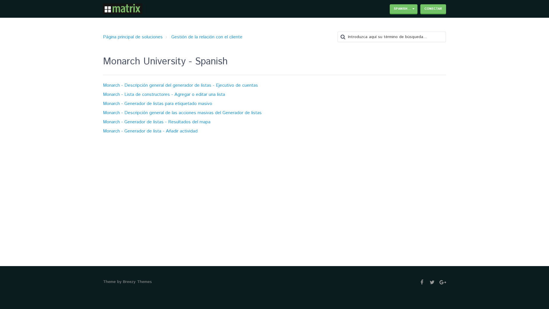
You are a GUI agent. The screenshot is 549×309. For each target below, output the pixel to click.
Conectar (433, 9)
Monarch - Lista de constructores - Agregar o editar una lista (164, 94)
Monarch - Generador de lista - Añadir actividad (150, 131)
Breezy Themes (137, 282)
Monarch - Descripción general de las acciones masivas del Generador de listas (182, 113)
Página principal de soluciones (133, 37)
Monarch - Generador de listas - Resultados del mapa (156, 122)
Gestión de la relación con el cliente (206, 37)
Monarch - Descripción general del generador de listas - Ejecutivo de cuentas (180, 85)
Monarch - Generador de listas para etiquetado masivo (157, 103)
